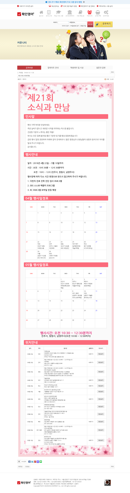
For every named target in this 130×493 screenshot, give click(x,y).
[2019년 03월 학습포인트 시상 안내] (20, 466)
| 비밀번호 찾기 (74, 26)
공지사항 (29, 68)
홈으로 (41, 16)
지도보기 (100, 354)
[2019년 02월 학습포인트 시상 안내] (27, 466)
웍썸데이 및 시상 (76, 68)
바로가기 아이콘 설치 (26, 6)
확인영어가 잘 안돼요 (87, 6)
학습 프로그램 (58, 16)
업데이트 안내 (53, 68)
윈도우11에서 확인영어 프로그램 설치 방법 (64, 2)
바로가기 (91, 354)
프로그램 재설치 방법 (69, 6)
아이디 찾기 (65, 26)
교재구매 (98, 16)
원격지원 (106, 16)
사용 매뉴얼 (80, 16)
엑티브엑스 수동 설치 (105, 6)
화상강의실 (55, 6)
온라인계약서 (70, 16)
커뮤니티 (89, 16)
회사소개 (49, 16)
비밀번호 (72, 22)
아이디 (55, 22)
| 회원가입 (83, 26)
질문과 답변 (100, 68)
